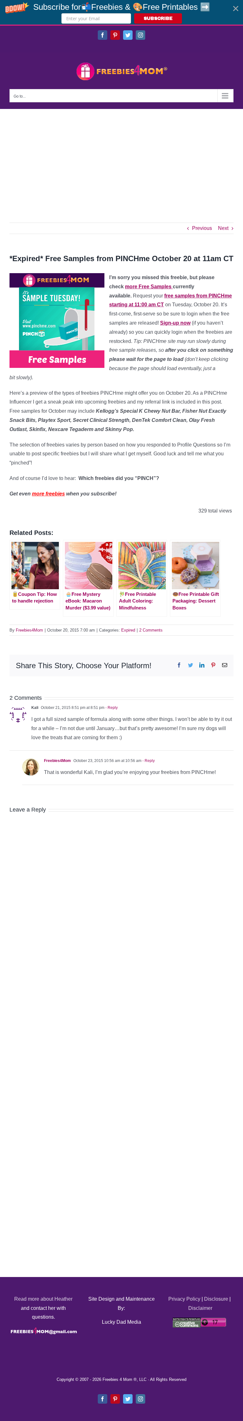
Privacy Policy (184, 1299)
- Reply (111, 707)
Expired (128, 630)
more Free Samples (149, 286)
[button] (121, 12)
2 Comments (151, 630)
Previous (202, 228)
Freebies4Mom (29, 630)
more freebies (48, 493)
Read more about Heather (43, 1299)
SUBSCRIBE (158, 18)
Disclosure (216, 1299)
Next (223, 228)
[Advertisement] (121, 156)
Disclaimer (200, 1308)
